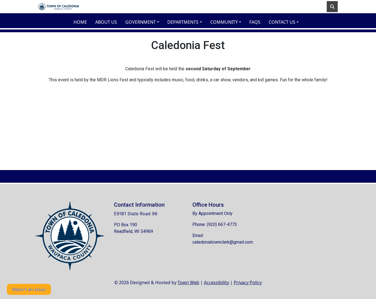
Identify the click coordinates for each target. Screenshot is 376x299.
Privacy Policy (248, 282)
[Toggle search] (332, 6)
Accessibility (216, 282)
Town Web (188, 282)
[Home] (58, 6)
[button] (144, 22)
